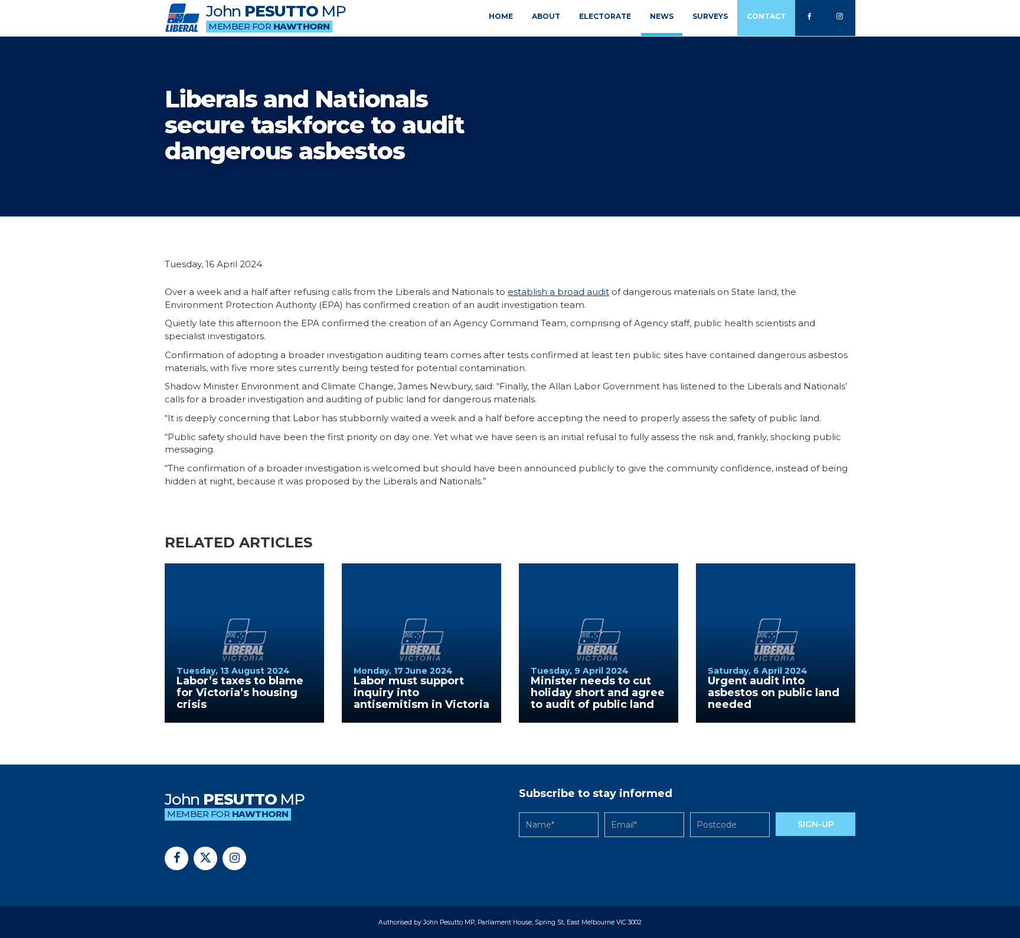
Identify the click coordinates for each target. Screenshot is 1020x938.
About (546, 16)
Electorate (605, 16)
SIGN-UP (815, 824)
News (662, 16)
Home (501, 16)
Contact (766, 16)
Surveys (710, 16)
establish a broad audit (558, 291)
